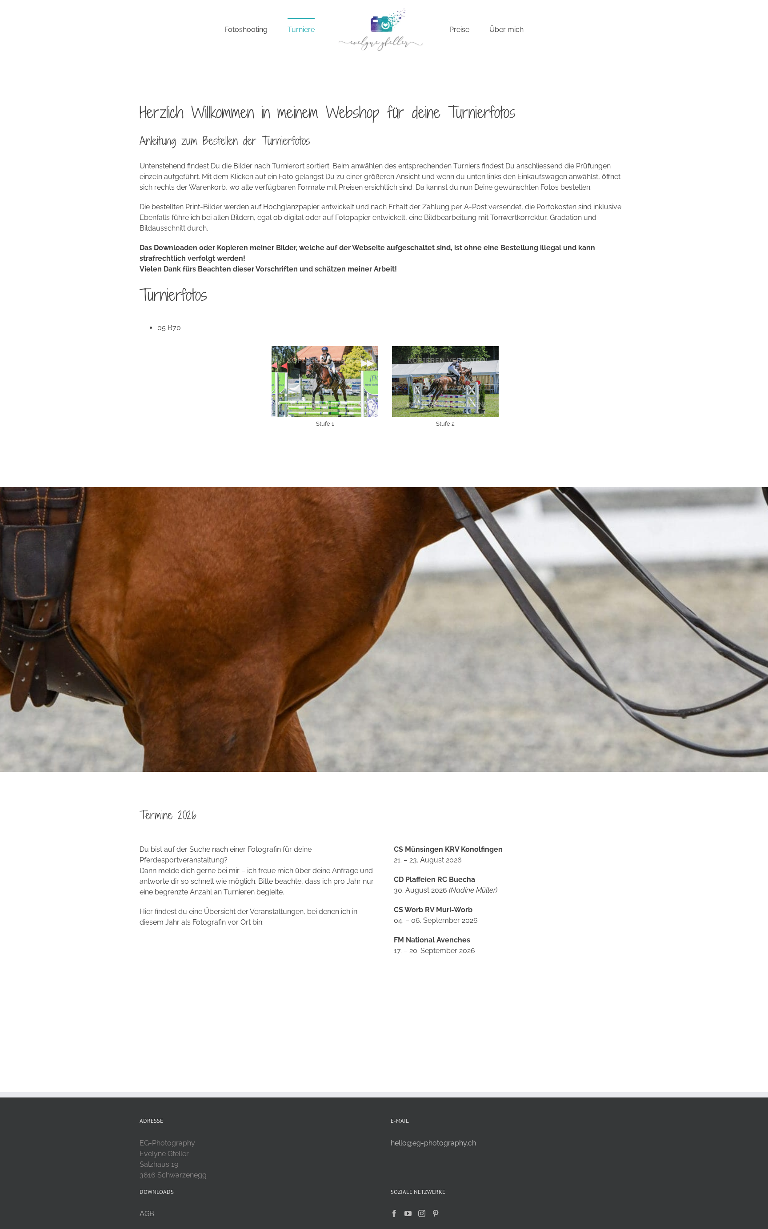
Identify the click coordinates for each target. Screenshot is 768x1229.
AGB (147, 1213)
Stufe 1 (325, 423)
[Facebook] (394, 1213)
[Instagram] (421, 1213)
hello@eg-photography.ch (433, 1143)
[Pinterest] (435, 1213)
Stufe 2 (445, 423)
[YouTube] (408, 1213)
